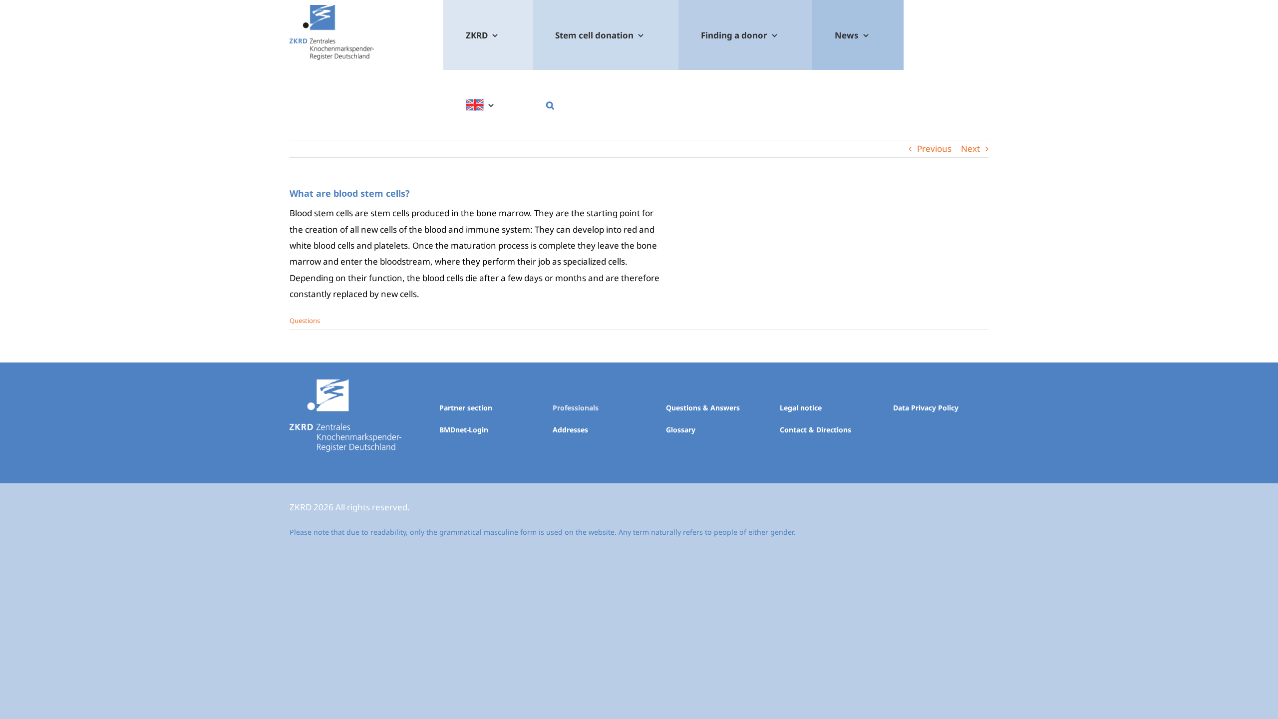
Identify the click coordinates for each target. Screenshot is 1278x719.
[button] (550, 105)
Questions (305, 320)
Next (970, 148)
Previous (934, 148)
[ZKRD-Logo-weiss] (345, 383)
